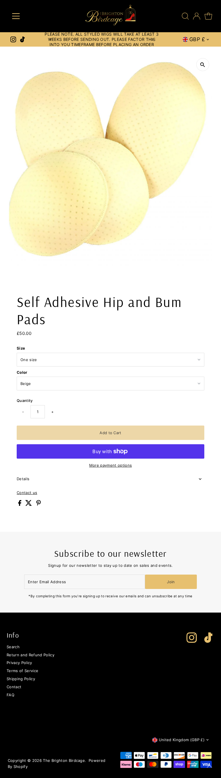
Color (22, 372)
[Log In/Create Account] (196, 16)
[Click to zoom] (202, 64)
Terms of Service (22, 670)
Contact (14, 686)
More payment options (110, 465)
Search (13, 646)
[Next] (152, 39)
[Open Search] (185, 16)
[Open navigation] (32, 16)
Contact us (27, 493)
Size (21, 348)
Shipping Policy (21, 678)
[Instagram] (13, 39)
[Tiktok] (22, 39)
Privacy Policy (19, 662)
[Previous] (50, 39)
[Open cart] (208, 16)
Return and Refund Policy (30, 655)
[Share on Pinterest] (38, 504)
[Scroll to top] (209, 766)
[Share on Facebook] (20, 504)
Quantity (25, 400)
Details (23, 478)
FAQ (10, 695)
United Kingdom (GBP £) (182, 739)
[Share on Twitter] (29, 504)
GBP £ (197, 39)
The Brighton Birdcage (64, 760)
